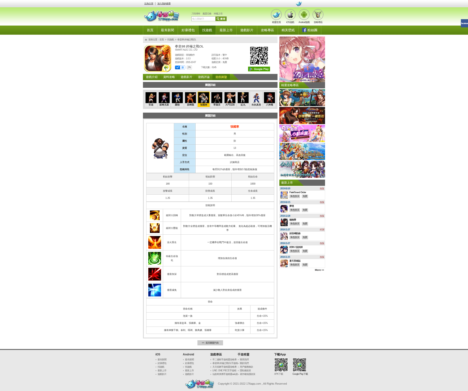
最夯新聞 (167, 30)
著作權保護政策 (247, 374)
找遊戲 (207, 30)
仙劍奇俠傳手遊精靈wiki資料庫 (225, 374)
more (319, 270)
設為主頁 (148, 3)
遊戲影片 (246, 30)
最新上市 (226, 30)
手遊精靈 (243, 354)
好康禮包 (188, 30)
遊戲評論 (204, 76)
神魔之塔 (218, 13)
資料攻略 (169, 76)
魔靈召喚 (207, 13)
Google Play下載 (300, 374)
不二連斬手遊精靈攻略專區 (224, 359)
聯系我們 (244, 359)
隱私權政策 (245, 370)
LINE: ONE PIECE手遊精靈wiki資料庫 (224, 370)
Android (188, 354)
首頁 (150, 30)
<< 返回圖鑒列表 (210, 342)
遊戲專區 (216, 354)
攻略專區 (267, 30)
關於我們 (244, 363)
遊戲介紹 (152, 76)
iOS (157, 354)
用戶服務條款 (246, 366)
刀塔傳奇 (195, 13)
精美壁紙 (288, 30)
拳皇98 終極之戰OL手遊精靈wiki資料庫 (225, 363)
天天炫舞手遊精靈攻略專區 (224, 367)
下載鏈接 (259, 69)
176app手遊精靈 (162, 16)
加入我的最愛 (164, 3)
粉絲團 (312, 30)
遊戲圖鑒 (221, 76)
